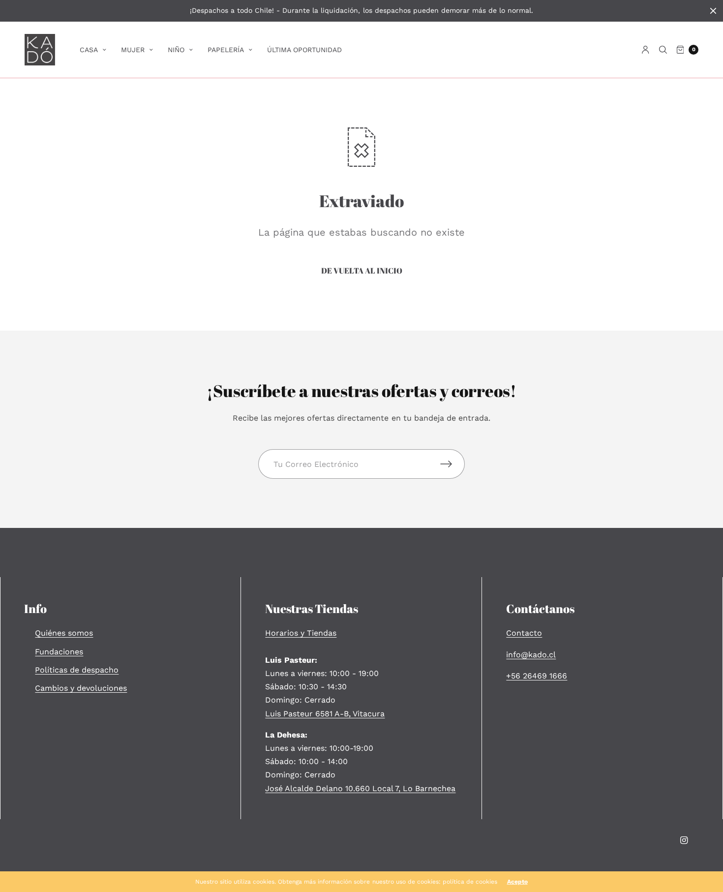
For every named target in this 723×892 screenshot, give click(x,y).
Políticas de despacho (77, 670)
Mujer (133, 50)
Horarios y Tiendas (300, 633)
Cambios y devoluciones (81, 688)
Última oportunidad (304, 50)
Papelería (226, 50)
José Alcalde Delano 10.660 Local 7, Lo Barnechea (360, 788)
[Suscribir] (452, 464)
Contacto (524, 633)
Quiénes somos (64, 633)
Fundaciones (59, 651)
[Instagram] (684, 840)
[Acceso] (645, 49)
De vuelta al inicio (361, 270)
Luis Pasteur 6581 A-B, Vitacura (325, 713)
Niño (176, 50)
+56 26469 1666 (536, 675)
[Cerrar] (713, 11)
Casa (89, 50)
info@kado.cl (531, 654)
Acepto (517, 882)
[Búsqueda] (663, 49)
